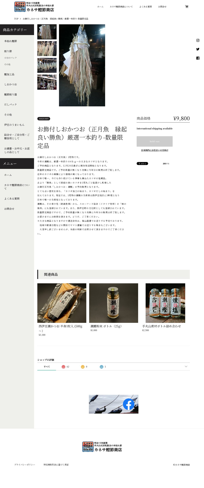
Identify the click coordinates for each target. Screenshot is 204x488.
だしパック (10, 104)
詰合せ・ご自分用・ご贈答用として (17, 136)
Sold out (155, 141)
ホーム (100, 7)
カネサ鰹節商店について (121, 7)
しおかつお (10, 84)
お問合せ (162, 7)
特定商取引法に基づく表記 (56, 464)
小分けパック (10, 58)
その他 (7, 64)
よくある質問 (145, 7)
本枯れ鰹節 (10, 41)
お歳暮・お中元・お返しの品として (17, 150)
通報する (166, 163)
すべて (47, 366)
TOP (16, 18)
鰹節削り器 (10, 94)
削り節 (8, 51)
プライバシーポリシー (24, 464)
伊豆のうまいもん (14, 125)
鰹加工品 (9, 74)
